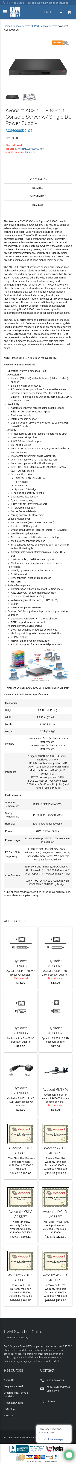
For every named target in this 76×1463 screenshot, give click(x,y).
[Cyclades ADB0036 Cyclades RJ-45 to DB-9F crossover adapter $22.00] (20, 1006)
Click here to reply (53, 1439)
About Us (9, 1380)
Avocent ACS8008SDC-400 (31, 149)
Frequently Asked (13, 1386)
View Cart (9, 1415)
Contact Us (30, 152)
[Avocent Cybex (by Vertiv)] (61, 44)
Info (38, 171)
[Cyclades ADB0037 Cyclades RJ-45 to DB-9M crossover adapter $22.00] (55, 1006)
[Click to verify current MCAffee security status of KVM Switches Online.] (56, 1452)
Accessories (38, 179)
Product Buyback (13, 1402)
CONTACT (49, 12)
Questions (37, 196)
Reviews (38, 204)
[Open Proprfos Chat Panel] (69, 1455)
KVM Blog (9, 1409)
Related (38, 187)
